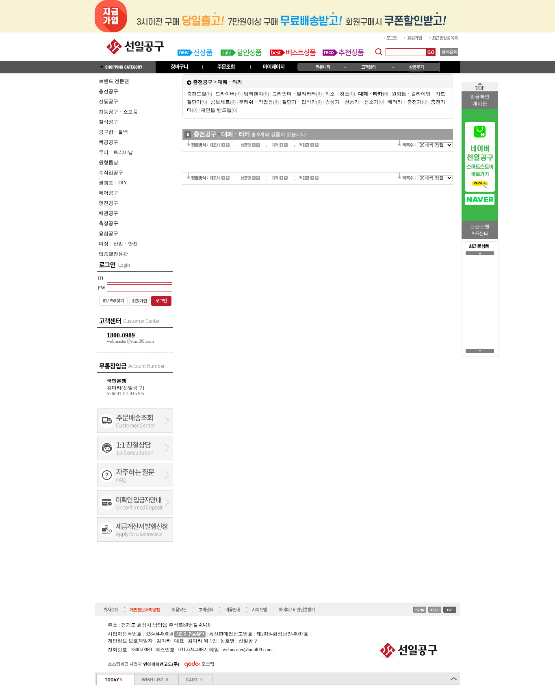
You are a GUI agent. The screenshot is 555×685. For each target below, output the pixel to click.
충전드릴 (199, 94)
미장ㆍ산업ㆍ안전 (118, 243)
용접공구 (108, 233)
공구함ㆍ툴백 (113, 132)
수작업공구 (111, 172)
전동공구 (108, 101)
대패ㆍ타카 (230, 82)
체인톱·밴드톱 (219, 110)
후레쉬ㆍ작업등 (259, 102)
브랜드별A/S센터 (480, 230)
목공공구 (108, 142)
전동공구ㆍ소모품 (118, 112)
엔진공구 (108, 203)
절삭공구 (108, 122)
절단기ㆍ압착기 (302, 102)
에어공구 (108, 193)
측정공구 (108, 223)
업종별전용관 (113, 254)
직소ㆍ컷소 (340, 94)
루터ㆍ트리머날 (116, 152)
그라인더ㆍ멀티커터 (297, 94)
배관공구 (108, 213)
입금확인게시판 (480, 100)
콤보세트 (223, 102)
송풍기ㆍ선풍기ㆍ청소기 (354, 102)
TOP (480, 88)
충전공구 (108, 91)
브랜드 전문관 (114, 81)
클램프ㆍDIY (113, 183)
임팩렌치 (256, 94)
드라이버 (228, 94)
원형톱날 (108, 162)
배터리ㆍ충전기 (407, 102)
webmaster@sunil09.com (247, 650)
